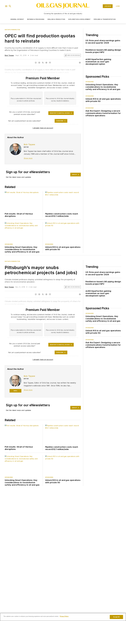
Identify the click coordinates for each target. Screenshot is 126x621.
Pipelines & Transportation (105, 19)
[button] (6, 6)
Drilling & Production (56, 19)
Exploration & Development (79, 19)
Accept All (116, 617)
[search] (9, 6)
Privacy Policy (64, 616)
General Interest (17, 19)
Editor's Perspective (12, 29)
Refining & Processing (35, 19)
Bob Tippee (9, 55)
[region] (63, 617)
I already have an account (42, 128)
